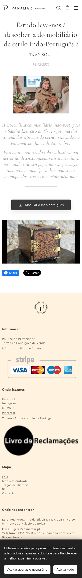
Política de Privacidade (18, 339)
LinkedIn (8, 407)
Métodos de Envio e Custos (22, 348)
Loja (5, 477)
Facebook (9, 399)
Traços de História (15, 485)
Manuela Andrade (15, 481)
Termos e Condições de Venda (24, 343)
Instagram (9, 403)
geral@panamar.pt (26, 529)
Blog (5, 489)
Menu (75, 8)
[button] (58, 8)
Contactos (9, 493)
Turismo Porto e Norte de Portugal (27, 418)
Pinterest (8, 413)
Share (13, 272)
